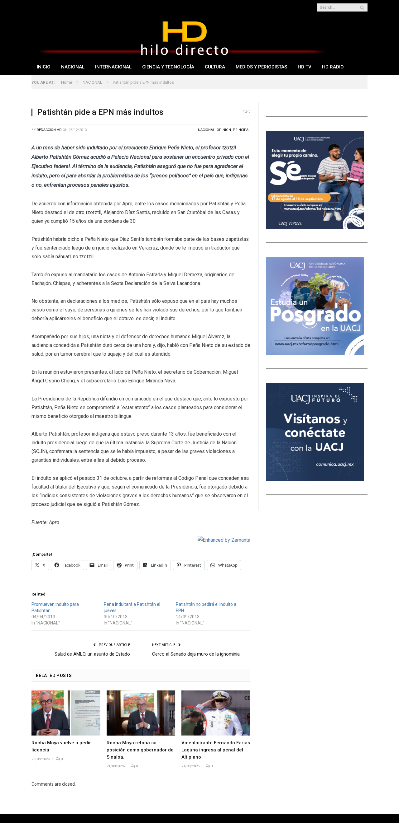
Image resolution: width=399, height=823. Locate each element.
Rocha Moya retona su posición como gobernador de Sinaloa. (140, 750)
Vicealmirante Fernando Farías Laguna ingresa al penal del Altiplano (215, 750)
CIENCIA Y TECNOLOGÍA (168, 67)
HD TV (304, 67)
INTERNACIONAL (113, 67)
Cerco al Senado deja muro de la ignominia (196, 654)
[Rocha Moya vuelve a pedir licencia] (65, 712)
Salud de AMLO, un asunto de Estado (92, 654)
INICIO (43, 67)
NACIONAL (72, 67)
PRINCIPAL (241, 130)
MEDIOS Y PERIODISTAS (261, 67)
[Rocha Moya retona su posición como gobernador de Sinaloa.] (141, 712)
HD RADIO (333, 67)
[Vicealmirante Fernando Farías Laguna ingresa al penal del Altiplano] (215, 712)
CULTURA (215, 67)
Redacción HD (49, 130)
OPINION (224, 130)
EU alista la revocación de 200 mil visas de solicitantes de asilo (127, 7)
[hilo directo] (184, 37)
